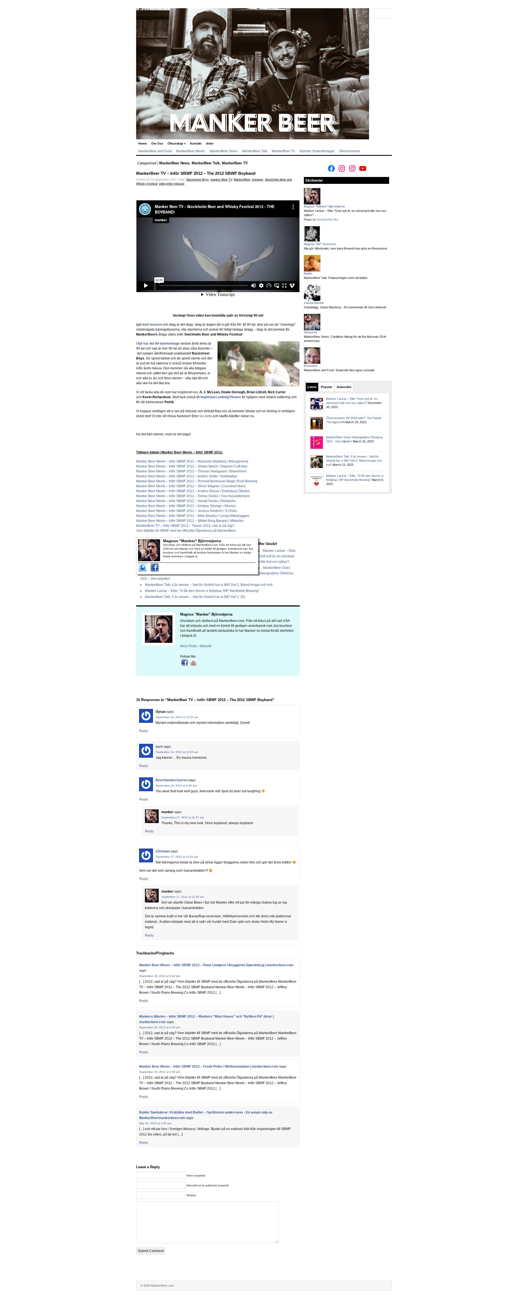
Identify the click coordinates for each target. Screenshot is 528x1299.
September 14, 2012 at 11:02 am (177, 752)
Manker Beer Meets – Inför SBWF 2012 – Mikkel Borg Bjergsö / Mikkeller (190, 521)
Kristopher (311, 365)
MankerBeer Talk (254, 151)
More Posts (188, 646)
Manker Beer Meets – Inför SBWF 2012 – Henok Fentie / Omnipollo (186, 501)
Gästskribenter (314, 302)
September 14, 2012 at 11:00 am (177, 717)
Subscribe (344, 387)
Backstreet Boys (197, 179)
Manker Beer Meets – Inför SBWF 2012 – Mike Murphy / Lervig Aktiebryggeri (192, 516)
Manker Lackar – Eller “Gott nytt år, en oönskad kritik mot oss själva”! (277, 556)
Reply (143, 731)
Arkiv (209, 143)
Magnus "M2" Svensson (320, 244)
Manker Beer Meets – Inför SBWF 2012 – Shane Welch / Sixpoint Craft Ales (192, 466)
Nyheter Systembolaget (316, 151)
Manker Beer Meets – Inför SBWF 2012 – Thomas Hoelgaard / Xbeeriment (191, 471)
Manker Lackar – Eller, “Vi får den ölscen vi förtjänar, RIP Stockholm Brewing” (202, 591)
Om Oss (157, 143)
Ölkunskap (176, 143)
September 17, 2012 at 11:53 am (177, 856)
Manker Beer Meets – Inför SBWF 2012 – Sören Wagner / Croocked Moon (191, 486)
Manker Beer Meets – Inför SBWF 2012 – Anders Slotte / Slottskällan (186, 476)
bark (159, 747)
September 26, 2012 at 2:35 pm (159, 1027)
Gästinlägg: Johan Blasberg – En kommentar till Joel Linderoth (345, 307)
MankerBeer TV (283, 151)
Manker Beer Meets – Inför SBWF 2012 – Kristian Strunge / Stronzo (186, 506)
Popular (326, 387)
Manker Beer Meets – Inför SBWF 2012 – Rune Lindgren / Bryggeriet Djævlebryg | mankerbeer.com (216, 965)
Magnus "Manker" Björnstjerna (206, 614)
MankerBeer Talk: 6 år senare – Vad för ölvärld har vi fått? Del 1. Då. (195, 597)
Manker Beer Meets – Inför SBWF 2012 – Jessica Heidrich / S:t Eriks (186, 511)
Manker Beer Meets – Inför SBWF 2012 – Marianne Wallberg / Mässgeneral (192, 461)
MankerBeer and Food (155, 151)
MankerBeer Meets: (190, 151)
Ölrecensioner (349, 151)
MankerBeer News (224, 151)
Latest (312, 387)
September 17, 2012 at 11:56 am (182, 896)
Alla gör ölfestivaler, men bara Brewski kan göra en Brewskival (345, 248)
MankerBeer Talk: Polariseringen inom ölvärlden (335, 277)
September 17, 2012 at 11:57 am (182, 817)
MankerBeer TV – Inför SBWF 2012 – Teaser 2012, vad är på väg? (185, 526)
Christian (163, 851)
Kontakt (196, 143)
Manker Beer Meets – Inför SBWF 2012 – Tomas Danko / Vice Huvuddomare (193, 496)
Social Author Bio (327, 219)
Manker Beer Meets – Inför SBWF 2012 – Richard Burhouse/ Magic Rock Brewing (196, 481)
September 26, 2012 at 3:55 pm (159, 1071)
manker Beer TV (221, 179)
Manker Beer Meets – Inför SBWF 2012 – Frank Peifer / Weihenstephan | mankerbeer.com (208, 1066)
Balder (308, 273)
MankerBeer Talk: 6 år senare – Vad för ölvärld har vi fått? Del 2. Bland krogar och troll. (209, 585)
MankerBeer (242, 179)
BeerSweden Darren (172, 780)
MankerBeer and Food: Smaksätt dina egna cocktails (339, 370)
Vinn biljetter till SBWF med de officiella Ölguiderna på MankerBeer (186, 531)
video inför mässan (171, 183)
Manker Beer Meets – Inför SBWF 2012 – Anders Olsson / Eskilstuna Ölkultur (193, 491)
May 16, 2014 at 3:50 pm (155, 1123)
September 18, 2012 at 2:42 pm (159, 975)
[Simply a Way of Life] (252, 138)
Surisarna (310, 332)
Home (142, 143)
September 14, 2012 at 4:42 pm (176, 785)
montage (257, 179)
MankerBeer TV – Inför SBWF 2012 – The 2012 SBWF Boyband (195, 173)
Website (206, 646)
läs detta (205, 416)
